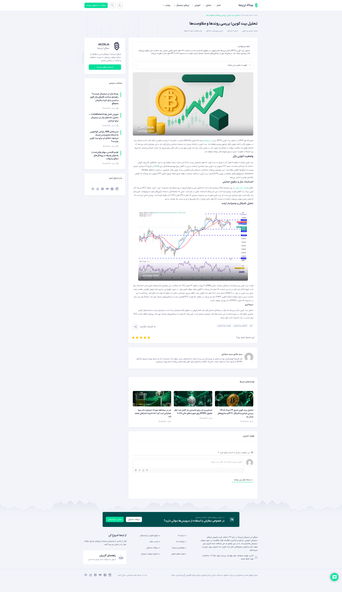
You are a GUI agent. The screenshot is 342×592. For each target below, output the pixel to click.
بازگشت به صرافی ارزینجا (96, 5)
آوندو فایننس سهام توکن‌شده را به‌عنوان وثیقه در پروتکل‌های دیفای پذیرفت (104, 155)
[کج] (139, 470)
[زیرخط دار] (143, 470)
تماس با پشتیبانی (115, 519)
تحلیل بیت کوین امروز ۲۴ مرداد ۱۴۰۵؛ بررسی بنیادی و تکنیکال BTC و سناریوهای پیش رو (235, 413)
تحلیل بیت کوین (247, 31)
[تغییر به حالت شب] (120, 5)
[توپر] (136, 470)
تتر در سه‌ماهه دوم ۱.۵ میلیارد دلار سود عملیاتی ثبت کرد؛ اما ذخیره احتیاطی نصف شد (153, 413)
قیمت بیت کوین (241, 187)
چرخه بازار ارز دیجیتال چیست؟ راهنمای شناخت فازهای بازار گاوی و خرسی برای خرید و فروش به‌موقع (104, 98)
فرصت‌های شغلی (177, 554)
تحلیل (208, 5)
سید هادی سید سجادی (232, 354)
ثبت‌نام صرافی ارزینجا (105, 67)
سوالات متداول (134, 519)
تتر (234, 293)
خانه (256, 15)
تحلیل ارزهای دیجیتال (149, 554)
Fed (156, 166)
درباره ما (181, 535)
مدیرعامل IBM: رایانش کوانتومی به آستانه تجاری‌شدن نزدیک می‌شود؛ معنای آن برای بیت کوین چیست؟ (104, 136)
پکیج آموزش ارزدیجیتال (149, 535)
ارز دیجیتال (208, 140)
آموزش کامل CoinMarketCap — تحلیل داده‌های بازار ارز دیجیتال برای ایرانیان (103, 117)
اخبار (219, 5)
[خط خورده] (147, 470)
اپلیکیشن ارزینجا (178, 547)
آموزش (197, 5)
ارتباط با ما (180, 541)
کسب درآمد (153, 541)
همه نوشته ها (247, 15)
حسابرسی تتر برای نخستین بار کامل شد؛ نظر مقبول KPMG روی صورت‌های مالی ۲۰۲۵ (193, 412)
